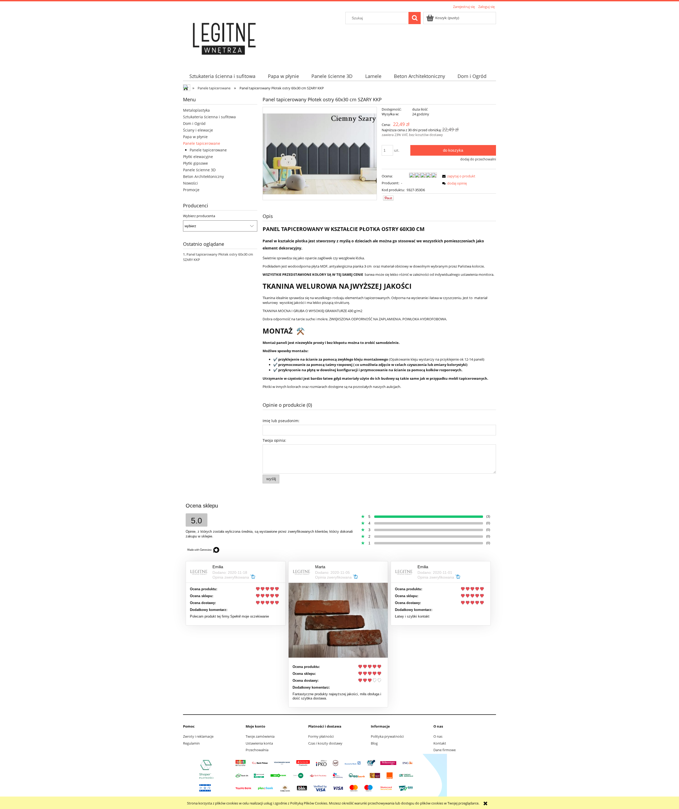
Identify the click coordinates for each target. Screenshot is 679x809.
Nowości (190, 183)
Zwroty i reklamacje (198, 736)
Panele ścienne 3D (199, 169)
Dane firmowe (444, 749)
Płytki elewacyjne (198, 156)
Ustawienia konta (259, 743)
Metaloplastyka (196, 110)
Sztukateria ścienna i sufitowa (209, 116)
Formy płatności (321, 736)
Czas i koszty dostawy (325, 743)
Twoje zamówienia (260, 736)
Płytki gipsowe (195, 163)
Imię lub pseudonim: (281, 420)
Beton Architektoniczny (203, 176)
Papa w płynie (195, 136)
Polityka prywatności (387, 736)
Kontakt (439, 743)
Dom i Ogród (194, 123)
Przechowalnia (257, 749)
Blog (374, 743)
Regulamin (191, 743)
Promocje (191, 189)
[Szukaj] (414, 18)
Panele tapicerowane (201, 143)
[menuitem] (222, 76)
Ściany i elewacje (198, 130)
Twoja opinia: (274, 440)
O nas (437, 736)
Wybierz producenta (199, 216)
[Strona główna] (225, 37)
